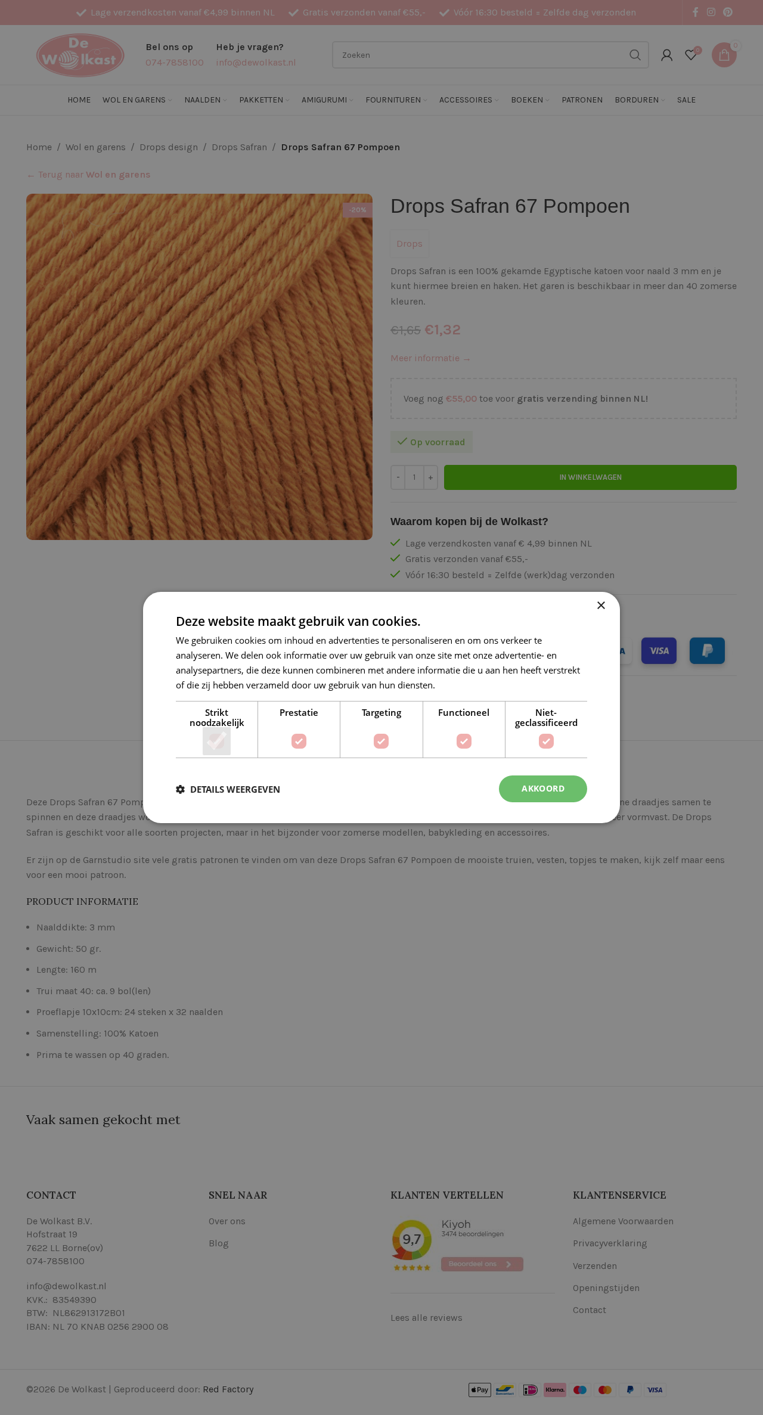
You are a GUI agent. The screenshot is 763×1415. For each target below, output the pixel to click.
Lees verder (461, 685)
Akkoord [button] (543, 788)
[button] (228, 789)
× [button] (600, 605)
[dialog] (381, 707)
